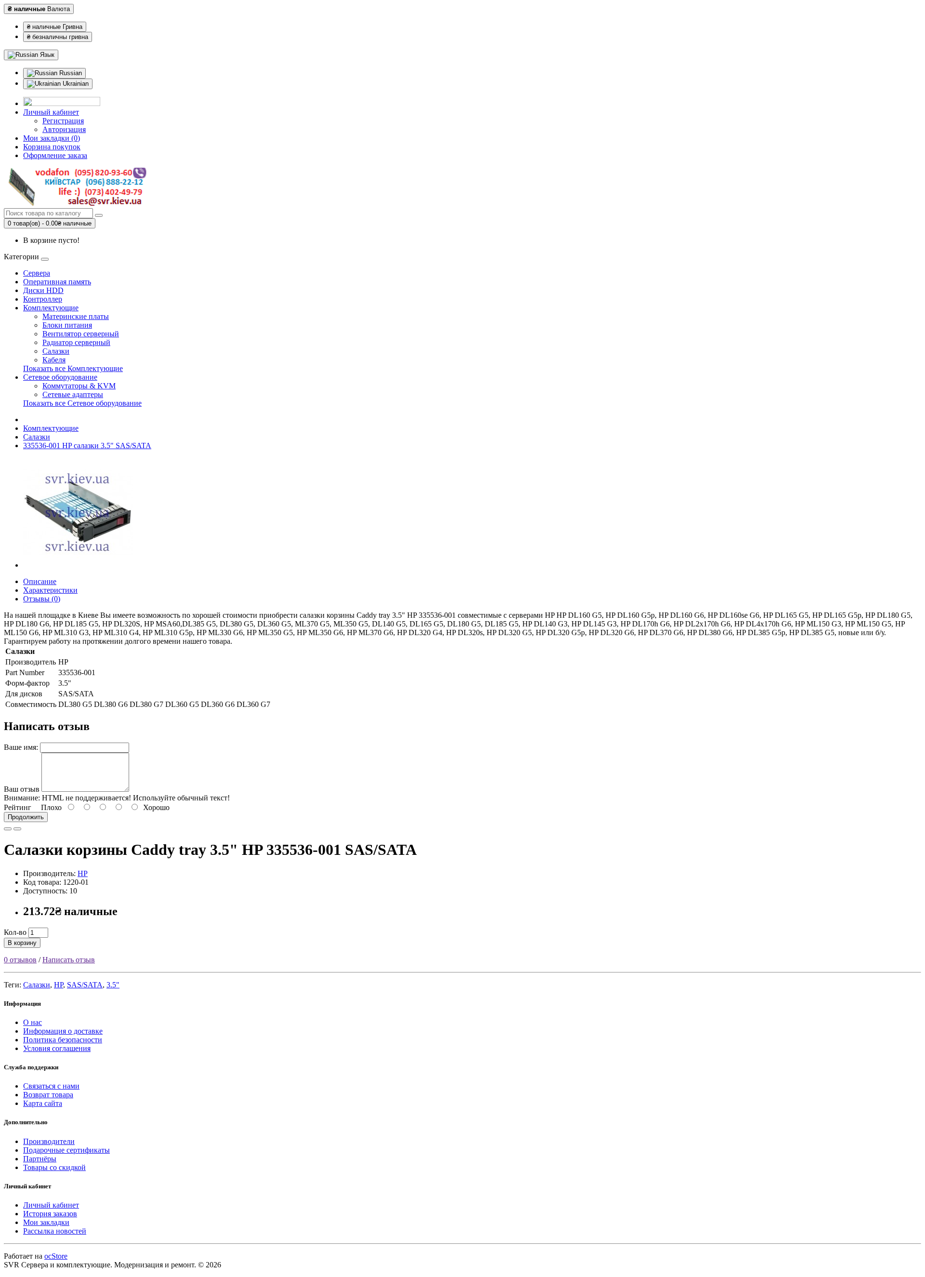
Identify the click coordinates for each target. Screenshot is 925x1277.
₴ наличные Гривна (54, 26)
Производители (49, 1141)
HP (83, 873)
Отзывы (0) (41, 599)
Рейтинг (17, 807)
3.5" (112, 985)
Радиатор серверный (76, 342)
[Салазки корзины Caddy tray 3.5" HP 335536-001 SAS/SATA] (78, 565)
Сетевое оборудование (60, 377)
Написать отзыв (68, 960)
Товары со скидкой (54, 1167)
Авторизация (64, 129)
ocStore (55, 1256)
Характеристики (50, 590)
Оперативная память (57, 282)
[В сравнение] (17, 828)
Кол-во (15, 932)
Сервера (36, 273)
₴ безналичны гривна (57, 36)
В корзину (22, 942)
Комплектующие (51, 308)
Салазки (55, 351)
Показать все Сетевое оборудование (82, 403)
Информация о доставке (63, 1031)
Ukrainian (75, 83)
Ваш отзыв (22, 789)
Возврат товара (48, 1095)
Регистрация (63, 121)
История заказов (50, 1214)
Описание (39, 581)
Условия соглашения (57, 1048)
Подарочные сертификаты (66, 1150)
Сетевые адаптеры (72, 394)
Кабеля (54, 360)
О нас (32, 1022)
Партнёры (39, 1159)
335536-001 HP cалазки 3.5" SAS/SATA (87, 445)
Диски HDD (43, 290)
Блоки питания (67, 325)
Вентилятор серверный (80, 334)
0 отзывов (20, 960)
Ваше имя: (21, 747)
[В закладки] (8, 828)
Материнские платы (75, 316)
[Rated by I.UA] (61, 103)
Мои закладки (46, 1222)
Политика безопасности (62, 1040)
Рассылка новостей (54, 1231)
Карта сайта (42, 1103)
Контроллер (42, 299)
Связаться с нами (51, 1086)
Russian (69, 73)
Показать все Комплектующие (73, 368)
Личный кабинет (51, 1205)
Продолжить (26, 817)
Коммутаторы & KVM (79, 386)
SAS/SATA (85, 985)
